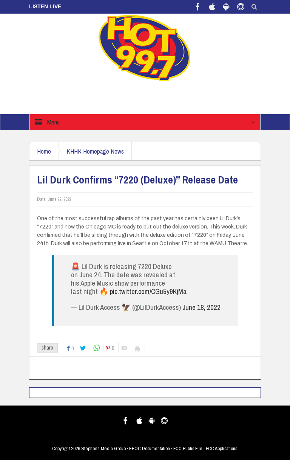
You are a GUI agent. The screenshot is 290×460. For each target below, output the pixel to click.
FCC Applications (222, 448)
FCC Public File (187, 448)
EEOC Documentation (149, 448)
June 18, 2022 (201, 307)
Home (44, 151)
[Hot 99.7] (145, 47)
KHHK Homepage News (95, 151)
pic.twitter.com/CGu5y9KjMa (148, 291)
